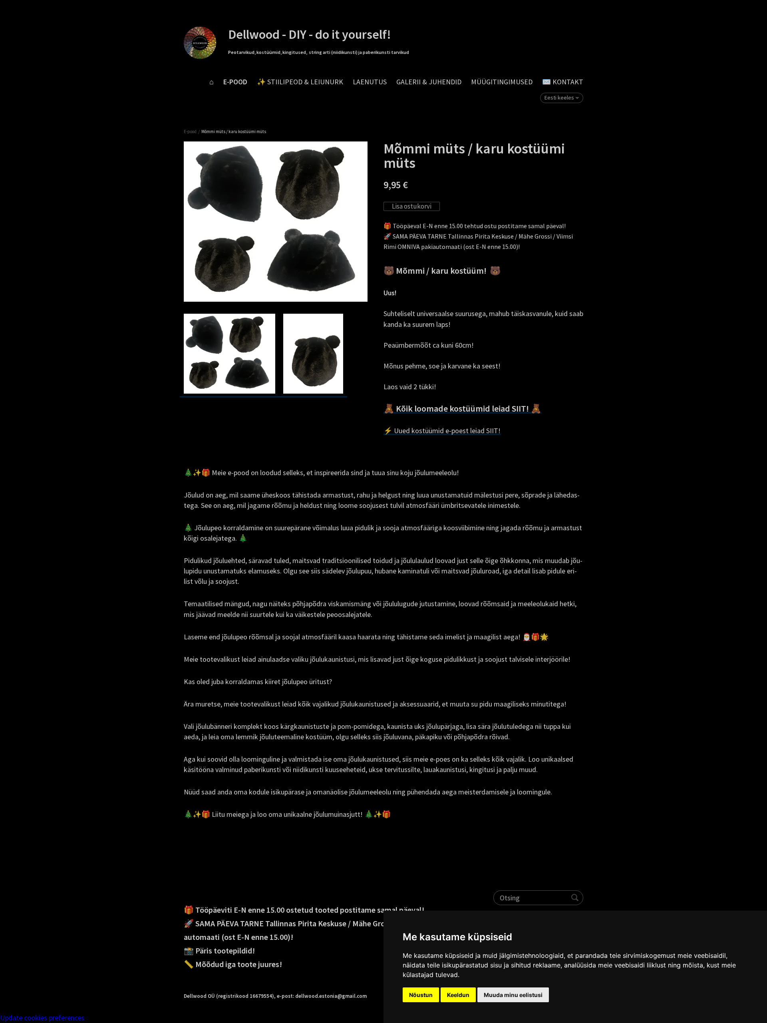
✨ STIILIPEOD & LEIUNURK (300, 81)
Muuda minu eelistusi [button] (513, 994)
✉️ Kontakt (562, 81)
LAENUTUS (370, 81)
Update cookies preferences (42, 1017)
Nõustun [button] (421, 994)
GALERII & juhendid (428, 81)
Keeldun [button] (458, 994)
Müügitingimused (502, 81)
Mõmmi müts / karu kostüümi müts (233, 131)
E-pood (235, 81)
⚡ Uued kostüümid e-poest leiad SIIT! (442, 430)
